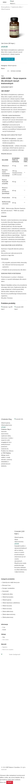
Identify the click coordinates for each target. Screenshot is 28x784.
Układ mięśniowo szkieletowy (11, 603)
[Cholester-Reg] (7, 362)
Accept (9, 782)
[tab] (8, 71)
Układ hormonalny (7, 597)
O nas (3, 627)
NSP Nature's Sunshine (13, 767)
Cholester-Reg (6, 419)
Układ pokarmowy (6, 425)
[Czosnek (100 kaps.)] (20, 362)
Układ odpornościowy (8, 614)
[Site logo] (14, 2)
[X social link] (8, 69)
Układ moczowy (7, 605)
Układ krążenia (5, 9)
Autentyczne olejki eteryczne (11, 582)
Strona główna (5, 7)
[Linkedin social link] (11, 69)
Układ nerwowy (7, 608)
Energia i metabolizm (8, 588)
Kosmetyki (5, 591)
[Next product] (5, 13)
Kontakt (4, 629)
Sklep (3, 637)
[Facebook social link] (6, 69)
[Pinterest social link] (9, 69)
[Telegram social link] (13, 69)
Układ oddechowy (7, 611)
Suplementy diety (16, 7)
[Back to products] (4, 13)
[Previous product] (2, 13)
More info (3, 782)
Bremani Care (6, 585)
